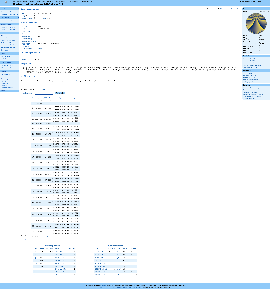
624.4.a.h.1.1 (59, 257)
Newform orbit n (74, 1)
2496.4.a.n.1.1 (60, 252)
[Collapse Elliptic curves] (18, 36)
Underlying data (248, 82)
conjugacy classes (8, 87)
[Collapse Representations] (18, 62)
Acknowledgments (122, 287)
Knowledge (14, 14)
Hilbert (3, 29)
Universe (4, 14)
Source (140, 287)
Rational (3, 21)
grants (104, 285)
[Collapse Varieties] (18, 33)
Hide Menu (257, 2)
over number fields (8, 40)
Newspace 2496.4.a (249, 61)
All (11, 21)
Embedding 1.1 (87, 1)
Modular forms (22, 1)
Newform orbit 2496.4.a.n (251, 63)
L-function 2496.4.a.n (250, 67)
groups (4, 81)
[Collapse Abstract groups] (18, 79)
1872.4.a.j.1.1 (59, 266)
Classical (32, 1)
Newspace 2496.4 (249, 59)
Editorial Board (132, 287)
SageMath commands (250, 79)
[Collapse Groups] (18, 71)
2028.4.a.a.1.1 (60, 275)
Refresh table (60, 93)
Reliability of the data (250, 92)
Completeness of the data (251, 90)
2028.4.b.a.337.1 (60, 272)
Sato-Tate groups (6, 77)
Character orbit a (60, 1)
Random (13, 12)
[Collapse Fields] (18, 53)
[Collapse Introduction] (18, 9)
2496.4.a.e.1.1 (60, 255)
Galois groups (5, 74)
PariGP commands (249, 77)
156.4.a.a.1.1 (59, 260)
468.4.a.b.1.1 (59, 263)
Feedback (248, 2)
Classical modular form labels (253, 94)
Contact (102, 287)
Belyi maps (4, 50)
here (137, 81)
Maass (12, 27)
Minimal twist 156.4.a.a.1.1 (252, 65)
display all (43, 89)
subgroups (5, 83)
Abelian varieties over (9, 47)
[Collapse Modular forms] (18, 24)
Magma (223, 9)
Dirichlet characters (7, 65)
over (4, 38)
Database (4, 91)
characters (5, 85)
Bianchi (12, 29)
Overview (4, 12)
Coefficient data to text (250, 73)
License (113, 287)
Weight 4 (50, 1)
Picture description (249, 98)
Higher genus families (8, 45)
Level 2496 (41, 1)
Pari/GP (229, 9)
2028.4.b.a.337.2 (60, 269)
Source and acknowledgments (253, 88)
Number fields (5, 56)
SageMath (237, 9)
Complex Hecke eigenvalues (252, 96)
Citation (241, 2)
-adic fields (5, 59)
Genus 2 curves (6, 42)
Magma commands (249, 75)
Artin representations (8, 68)
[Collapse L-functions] (18, 17)
